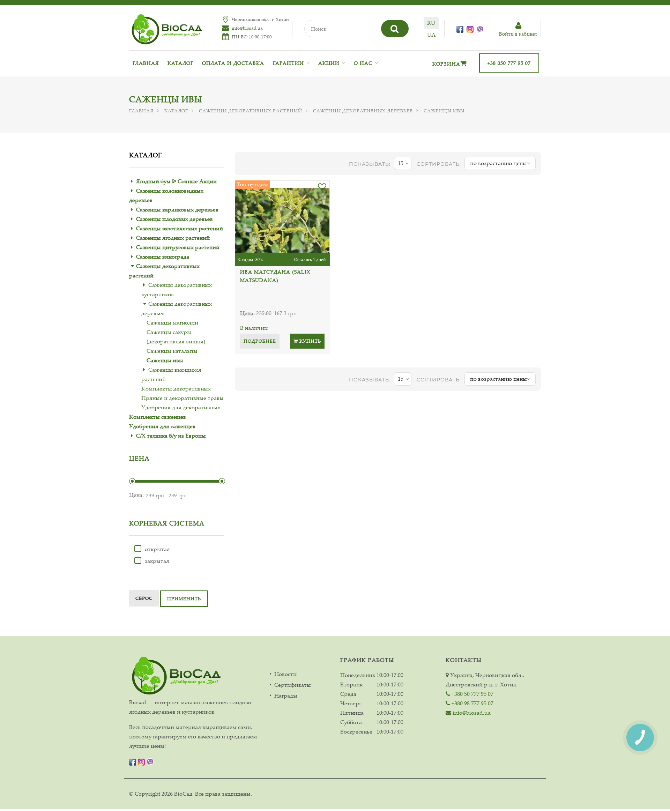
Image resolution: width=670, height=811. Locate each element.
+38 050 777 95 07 (509, 63)
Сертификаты (292, 685)
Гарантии (288, 63)
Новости (285, 674)
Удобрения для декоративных (180, 407)
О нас (363, 63)
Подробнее (260, 341)
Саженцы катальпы (172, 351)
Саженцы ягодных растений (173, 237)
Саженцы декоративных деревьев (363, 110)
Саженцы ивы (165, 360)
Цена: (136, 495)
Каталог (180, 63)
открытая (157, 549)
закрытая (157, 561)
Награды (285, 695)
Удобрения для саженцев (162, 426)
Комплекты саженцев (157, 417)
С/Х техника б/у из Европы (171, 435)
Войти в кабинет (518, 33)
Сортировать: (439, 164)
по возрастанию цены (498, 163)
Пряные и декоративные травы (182, 398)
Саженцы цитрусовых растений (177, 247)
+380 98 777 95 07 (471, 703)
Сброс (143, 598)
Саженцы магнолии (172, 322)
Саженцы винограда (162, 256)
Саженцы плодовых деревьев (174, 219)
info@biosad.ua (247, 28)
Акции (329, 63)
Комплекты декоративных (176, 388)
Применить (184, 598)
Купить (309, 341)
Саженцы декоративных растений (250, 110)
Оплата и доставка (233, 63)
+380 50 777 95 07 (471, 694)
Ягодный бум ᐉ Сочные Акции (176, 181)
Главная (146, 63)
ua (431, 34)
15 (400, 163)
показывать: (369, 164)
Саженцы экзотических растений (179, 228)
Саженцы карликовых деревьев (177, 209)
